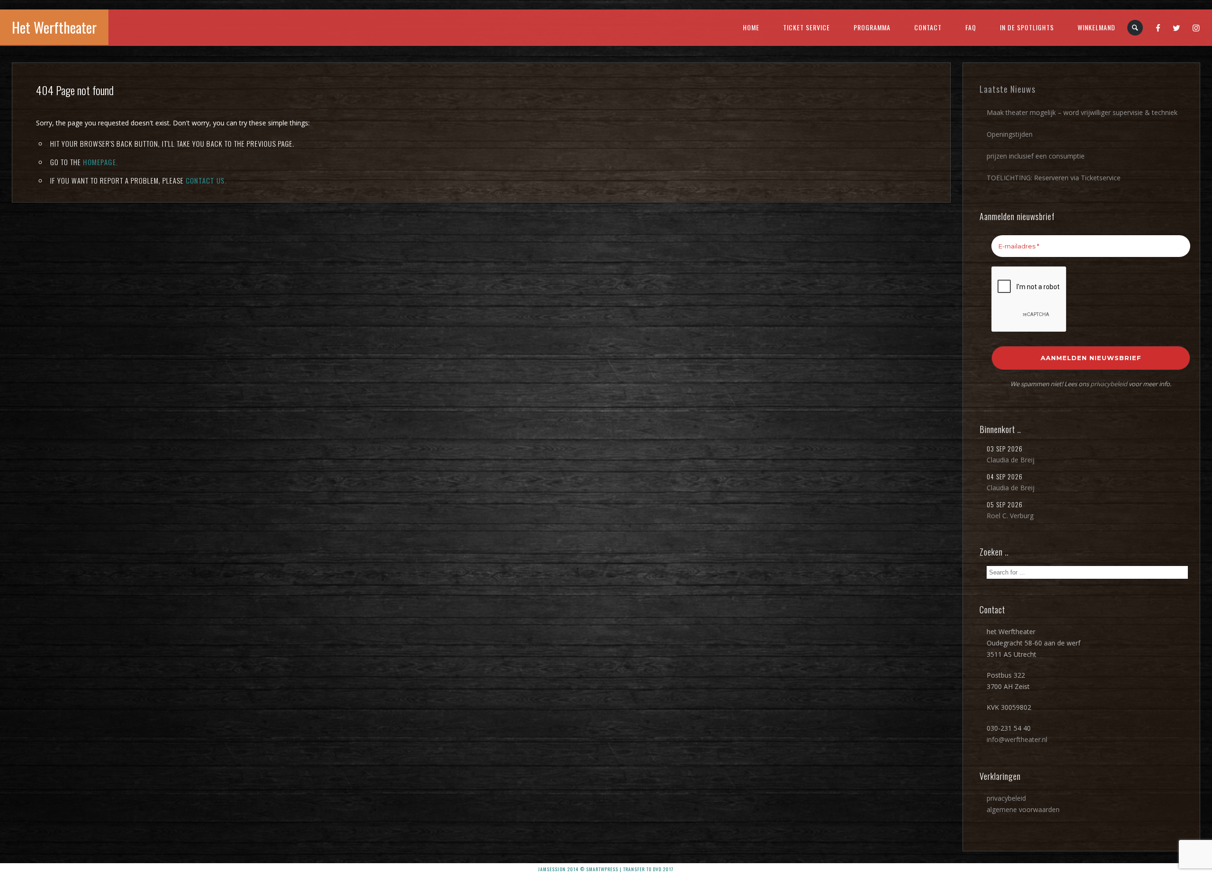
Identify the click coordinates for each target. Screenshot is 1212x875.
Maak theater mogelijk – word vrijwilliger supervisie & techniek (1082, 112)
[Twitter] (1177, 27)
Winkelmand (1096, 27)
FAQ (970, 27)
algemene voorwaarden (1023, 809)
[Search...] (1135, 27)
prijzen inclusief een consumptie (1036, 155)
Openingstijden (1010, 134)
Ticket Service (806, 27)
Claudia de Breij (1010, 459)
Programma (872, 27)
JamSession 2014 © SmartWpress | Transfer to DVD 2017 (606, 869)
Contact (928, 27)
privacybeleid (1108, 384)
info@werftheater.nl (1017, 739)
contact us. (206, 180)
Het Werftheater (54, 27)
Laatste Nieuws (1007, 89)
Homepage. (100, 162)
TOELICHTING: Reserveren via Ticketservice (1054, 177)
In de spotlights (1027, 27)
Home (751, 27)
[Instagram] (1196, 27)
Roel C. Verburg (1010, 515)
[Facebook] (1158, 27)
